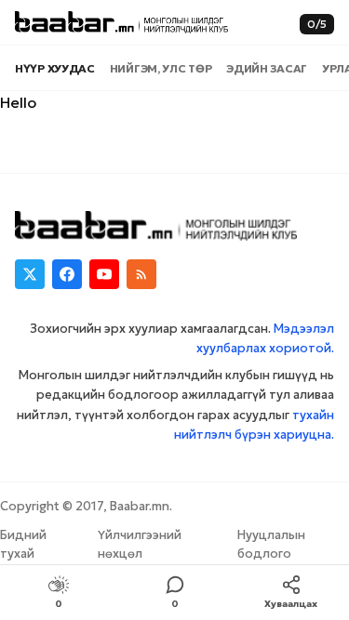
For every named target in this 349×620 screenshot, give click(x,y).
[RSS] (141, 274)
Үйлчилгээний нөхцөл (139, 544)
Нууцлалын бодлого (271, 544)
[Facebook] (67, 274)
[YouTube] (104, 274)
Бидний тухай (23, 544)
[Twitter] (30, 274)
